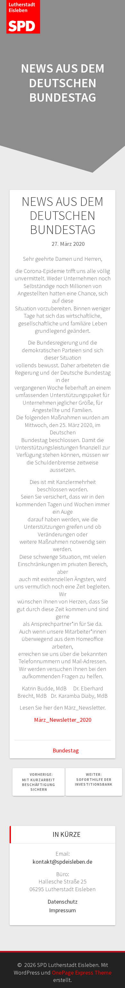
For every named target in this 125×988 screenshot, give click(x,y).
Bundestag (66, 750)
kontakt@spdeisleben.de (62, 861)
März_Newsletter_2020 (62, 719)
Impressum (62, 910)
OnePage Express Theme (82, 972)
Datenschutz (62, 901)
